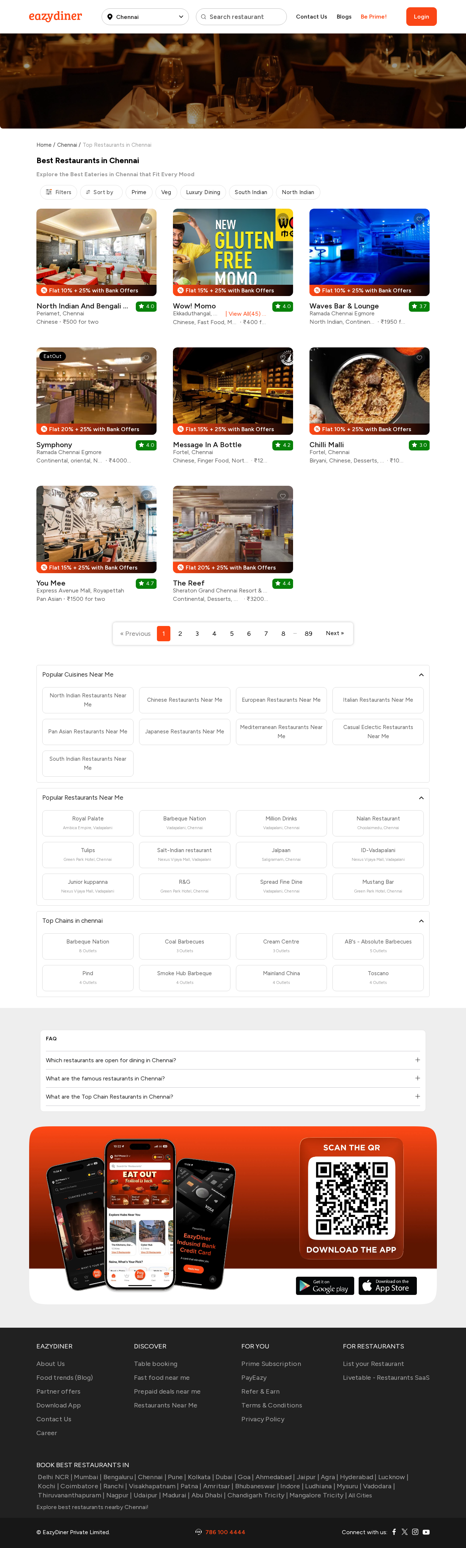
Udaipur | (147, 1495)
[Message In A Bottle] (233, 408)
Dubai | (226, 1477)
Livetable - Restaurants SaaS (386, 1378)
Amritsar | (218, 1486)
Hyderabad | (358, 1477)
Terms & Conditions (271, 1405)
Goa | (246, 1477)
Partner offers (58, 1391)
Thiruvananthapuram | (71, 1495)
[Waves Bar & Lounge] (369, 270)
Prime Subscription (271, 1364)
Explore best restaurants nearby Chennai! (92, 1507)
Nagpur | (119, 1495)
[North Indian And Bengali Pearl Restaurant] (96, 270)
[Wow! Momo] (233, 270)
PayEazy (253, 1378)
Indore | (292, 1486)
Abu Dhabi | (208, 1495)
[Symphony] (96, 408)
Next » (335, 633)
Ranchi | (115, 1486)
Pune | (177, 1477)
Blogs (344, 16)
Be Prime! (374, 16)
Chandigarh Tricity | (258, 1495)
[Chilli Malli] (369, 408)
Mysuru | (349, 1486)
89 (308, 634)
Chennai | (152, 1477)
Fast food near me (162, 1378)
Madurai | (176, 1495)
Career (47, 1433)
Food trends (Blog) (64, 1378)
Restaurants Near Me (166, 1405)
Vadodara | (379, 1486)
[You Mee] (96, 547)
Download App (58, 1405)
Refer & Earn (260, 1391)
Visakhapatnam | (154, 1486)
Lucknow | (393, 1477)
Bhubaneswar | (257, 1486)
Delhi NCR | (55, 1477)
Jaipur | (308, 1477)
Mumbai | (88, 1477)
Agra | (330, 1477)
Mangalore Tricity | (318, 1495)
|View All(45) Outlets (245, 313)
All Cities (359, 1495)
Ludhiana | (320, 1486)
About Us (50, 1364)
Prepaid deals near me (167, 1391)
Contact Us (311, 16)
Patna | (191, 1486)
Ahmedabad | (275, 1477)
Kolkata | (201, 1477)
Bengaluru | (119, 1477)
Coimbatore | (81, 1486)
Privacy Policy (262, 1419)
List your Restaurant (373, 1364)
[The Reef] (233, 547)
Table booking (155, 1364)
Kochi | (48, 1486)
